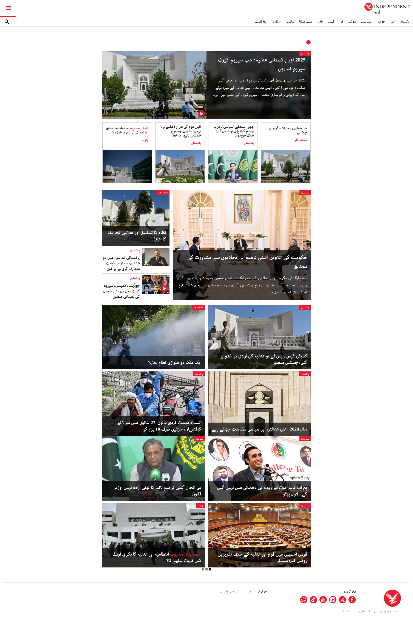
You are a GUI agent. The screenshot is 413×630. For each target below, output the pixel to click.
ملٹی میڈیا (305, 21)
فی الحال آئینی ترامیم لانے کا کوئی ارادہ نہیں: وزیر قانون (157, 490)
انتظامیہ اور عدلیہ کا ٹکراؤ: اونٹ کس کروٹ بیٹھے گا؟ (156, 557)
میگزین (276, 21)
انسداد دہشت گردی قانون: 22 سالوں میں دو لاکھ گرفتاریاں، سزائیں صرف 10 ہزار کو (159, 426)
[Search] (7, 22)
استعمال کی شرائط (259, 591)
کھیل (331, 21)
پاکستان (405, 21)
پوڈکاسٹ (260, 21)
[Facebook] (352, 599)
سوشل (352, 21)
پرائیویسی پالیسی (230, 591)
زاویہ (320, 21)
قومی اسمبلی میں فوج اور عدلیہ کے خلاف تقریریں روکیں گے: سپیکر (262, 557)
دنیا (392, 21)
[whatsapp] (303, 599)
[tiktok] (313, 599)
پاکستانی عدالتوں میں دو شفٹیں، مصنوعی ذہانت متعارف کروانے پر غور (121, 263)
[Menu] (8, 8)
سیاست (305, 193)
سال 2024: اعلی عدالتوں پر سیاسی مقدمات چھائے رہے (259, 429)
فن (341, 21)
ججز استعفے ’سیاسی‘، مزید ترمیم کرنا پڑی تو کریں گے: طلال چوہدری (234, 131)
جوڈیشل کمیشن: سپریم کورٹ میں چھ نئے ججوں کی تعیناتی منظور (121, 291)
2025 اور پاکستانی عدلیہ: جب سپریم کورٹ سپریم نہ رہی (261, 64)
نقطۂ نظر (300, 140)
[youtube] (323, 599)
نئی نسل (366, 21)
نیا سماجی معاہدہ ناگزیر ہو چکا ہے (287, 130)
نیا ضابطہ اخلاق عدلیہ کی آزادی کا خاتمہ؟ (127, 130)
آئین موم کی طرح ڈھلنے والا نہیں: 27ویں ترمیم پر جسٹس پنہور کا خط (180, 131)
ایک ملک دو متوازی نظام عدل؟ (174, 362)
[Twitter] (342, 599)
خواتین (381, 21)
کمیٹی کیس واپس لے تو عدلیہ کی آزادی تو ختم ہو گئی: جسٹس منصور (263, 359)
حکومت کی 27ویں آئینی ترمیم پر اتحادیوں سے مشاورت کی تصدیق (247, 262)
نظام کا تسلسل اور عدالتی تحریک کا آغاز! (137, 236)
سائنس (290, 21)
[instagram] (332, 599)
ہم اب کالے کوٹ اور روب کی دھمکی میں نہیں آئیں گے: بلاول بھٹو (262, 490)
